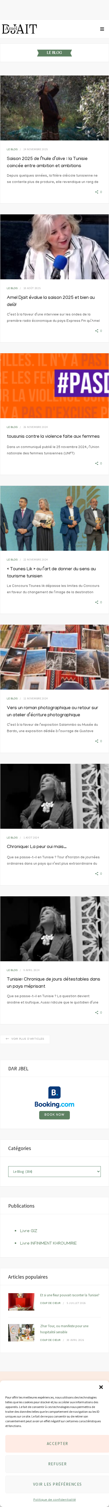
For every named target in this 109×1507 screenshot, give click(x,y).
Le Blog (12, 149)
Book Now (54, 1115)
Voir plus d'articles (27, 1039)
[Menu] (102, 29)
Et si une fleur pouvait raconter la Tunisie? (69, 1295)
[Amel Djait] (20, 29)
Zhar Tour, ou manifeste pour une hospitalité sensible (64, 1329)
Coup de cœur (50, 1303)
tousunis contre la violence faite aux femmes (53, 437)
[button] (101, 1387)
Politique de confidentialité (54, 1500)
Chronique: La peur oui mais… (37, 847)
